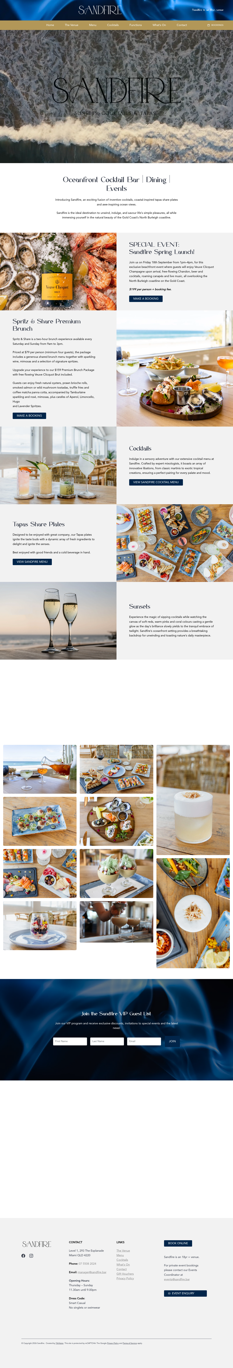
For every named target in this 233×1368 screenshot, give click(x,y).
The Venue (71, 25)
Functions (135, 25)
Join (172, 1041)
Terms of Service (130, 1343)
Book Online (178, 1243)
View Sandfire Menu (32, 562)
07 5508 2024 (87, 1263)
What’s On (159, 25)
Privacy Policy (125, 1278)
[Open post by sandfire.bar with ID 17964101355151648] (188, 1129)
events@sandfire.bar (177, 1279)
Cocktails (113, 25)
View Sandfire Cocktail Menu (156, 482)
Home (50, 25)
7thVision (60, 1343)
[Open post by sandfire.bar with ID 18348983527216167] (140, 1176)
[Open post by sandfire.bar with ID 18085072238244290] (69, 1152)
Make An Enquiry (30, 721)
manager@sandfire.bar (92, 1272)
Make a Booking (146, 298)
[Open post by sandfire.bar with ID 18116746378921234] (140, 1129)
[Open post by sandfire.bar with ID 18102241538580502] (188, 1176)
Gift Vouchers (125, 1274)
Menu (92, 25)
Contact (182, 25)
